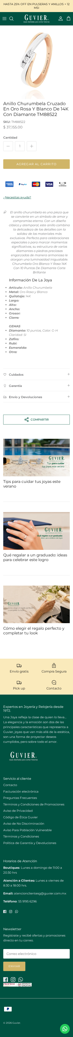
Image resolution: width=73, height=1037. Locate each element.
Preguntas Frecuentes (20, 798)
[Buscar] (13, 18)
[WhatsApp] (16, 911)
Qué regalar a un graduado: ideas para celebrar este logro (35, 557)
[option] (36, 62)
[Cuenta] (59, 18)
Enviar (14, 966)
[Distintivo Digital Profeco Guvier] (17, 985)
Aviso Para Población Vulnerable (27, 830)
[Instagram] (10, 911)
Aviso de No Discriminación (23, 823)
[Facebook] (4, 911)
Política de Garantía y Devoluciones (29, 843)
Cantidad (10, 137)
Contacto (10, 785)
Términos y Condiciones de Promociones (33, 804)
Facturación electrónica (21, 791)
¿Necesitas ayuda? (17, 197)
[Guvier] (36, 18)
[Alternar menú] (4, 18)
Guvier (16, 1022)
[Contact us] (65, 1029)
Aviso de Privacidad (18, 811)
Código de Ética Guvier (20, 817)
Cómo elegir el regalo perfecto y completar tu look (33, 630)
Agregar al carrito (36, 164)
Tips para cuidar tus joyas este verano (31, 484)
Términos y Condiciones (21, 836)
